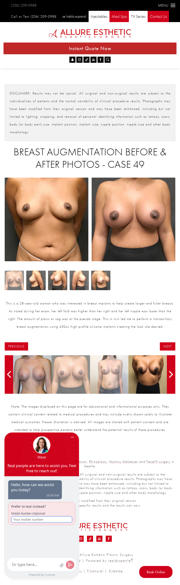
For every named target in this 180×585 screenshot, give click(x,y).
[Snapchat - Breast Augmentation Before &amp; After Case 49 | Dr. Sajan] (72, 60)
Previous (16, 346)
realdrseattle (120, 560)
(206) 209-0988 (24, 5)
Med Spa (119, 16)
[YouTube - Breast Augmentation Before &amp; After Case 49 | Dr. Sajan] (93, 60)
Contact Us (158, 16)
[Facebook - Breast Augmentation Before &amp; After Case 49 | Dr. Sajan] (101, 60)
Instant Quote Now (90, 48)
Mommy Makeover (123, 461)
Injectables (99, 16)
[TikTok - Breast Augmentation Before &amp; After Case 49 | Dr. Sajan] (86, 60)
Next (167, 346)
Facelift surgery (158, 461)
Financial (95, 571)
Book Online (156, 571)
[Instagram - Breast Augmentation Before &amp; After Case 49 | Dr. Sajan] (79, 60)
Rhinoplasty (98, 461)
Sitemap (116, 571)
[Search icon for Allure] (108, 60)
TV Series (138, 16)
